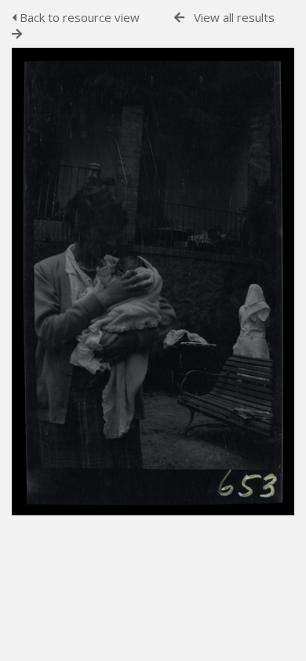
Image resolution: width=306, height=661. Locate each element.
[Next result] (17, 34)
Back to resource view (78, 17)
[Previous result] (179, 17)
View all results (234, 17)
